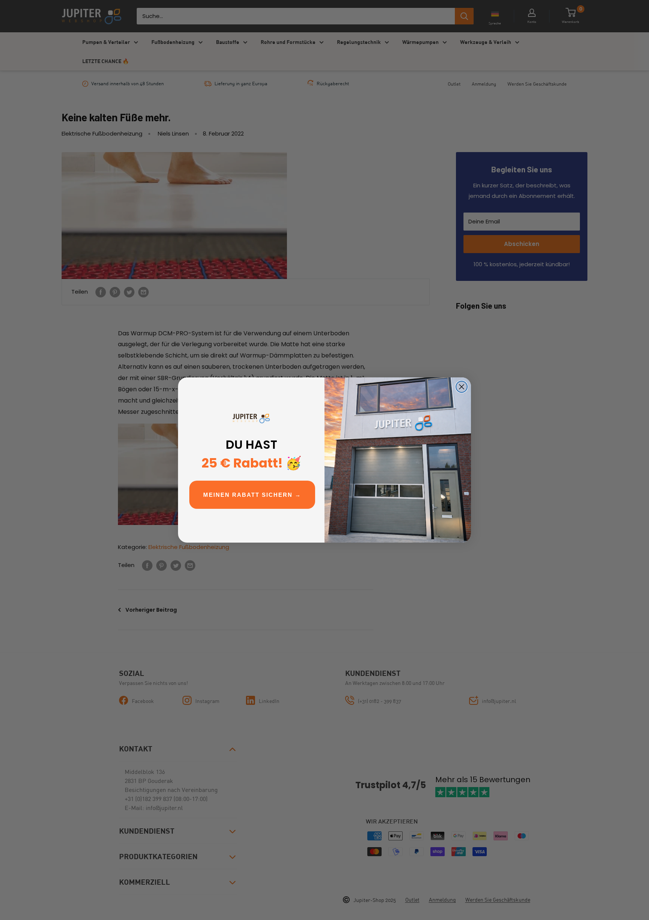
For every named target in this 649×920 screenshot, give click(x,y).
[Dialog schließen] (461, 386)
